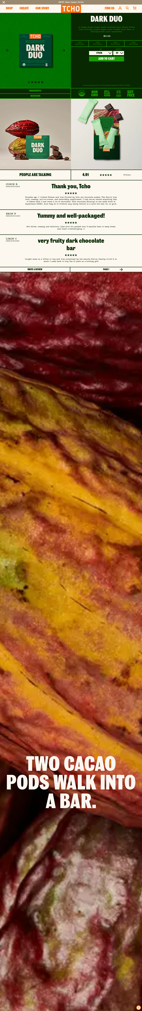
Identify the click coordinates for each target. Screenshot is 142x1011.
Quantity (118, 49)
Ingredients (35, 91)
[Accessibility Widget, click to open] (138, 1007)
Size (101, 49)
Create (24, 8)
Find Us (109, 8)
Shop (9, 8)
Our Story (42, 8)
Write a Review (35, 269)
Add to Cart (106, 58)
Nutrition (35, 96)
